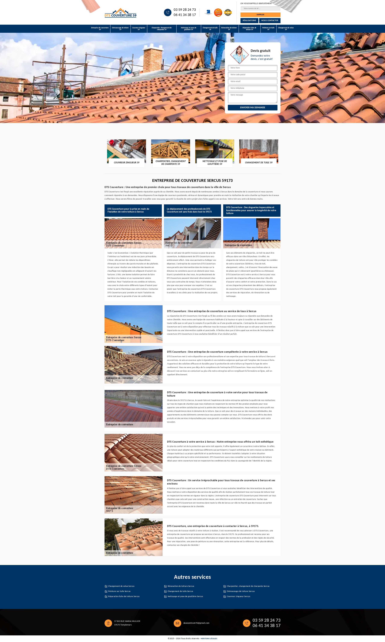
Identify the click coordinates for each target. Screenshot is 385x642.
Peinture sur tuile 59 (268, 29)
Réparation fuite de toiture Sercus (123, 596)
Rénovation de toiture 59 (229, 29)
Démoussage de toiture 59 (120, 29)
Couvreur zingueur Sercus (238, 596)
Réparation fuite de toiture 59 (249, 29)
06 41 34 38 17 (185, 15)
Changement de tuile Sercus (180, 591)
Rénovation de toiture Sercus (181, 586)
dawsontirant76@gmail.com (196, 623)
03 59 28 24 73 (185, 10)
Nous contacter (269, 20)
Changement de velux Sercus (121, 586)
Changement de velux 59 (286, 29)
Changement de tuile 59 (210, 29)
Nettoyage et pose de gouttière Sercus (185, 596)
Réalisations (249, 20)
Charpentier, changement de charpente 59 (162, 29)
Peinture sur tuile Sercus (119, 591)
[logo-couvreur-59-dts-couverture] (121, 12)
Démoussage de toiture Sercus (241, 591)
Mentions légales (209, 639)
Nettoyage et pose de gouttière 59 (188, 29)
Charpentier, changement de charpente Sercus (248, 586)
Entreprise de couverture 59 (100, 29)
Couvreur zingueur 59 (138, 29)
